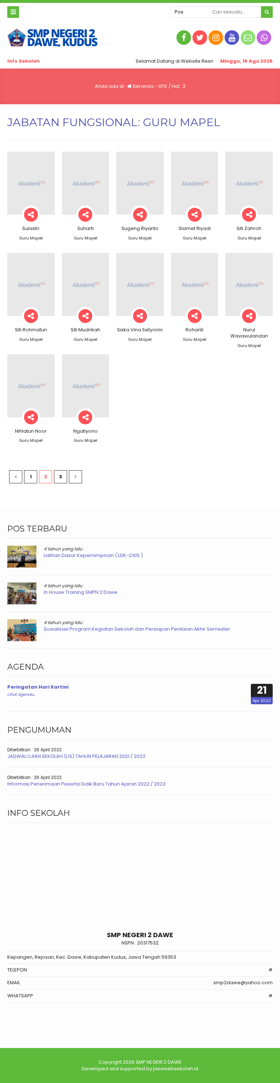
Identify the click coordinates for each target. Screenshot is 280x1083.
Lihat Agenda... (21, 694)
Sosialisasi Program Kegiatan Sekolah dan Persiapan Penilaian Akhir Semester (137, 629)
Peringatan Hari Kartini (38, 686)
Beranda (142, 86)
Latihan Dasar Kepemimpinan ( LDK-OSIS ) (93, 555)
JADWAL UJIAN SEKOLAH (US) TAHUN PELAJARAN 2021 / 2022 (76, 756)
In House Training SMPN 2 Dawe (80, 592)
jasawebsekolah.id (175, 1068)
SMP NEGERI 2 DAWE (159, 1062)
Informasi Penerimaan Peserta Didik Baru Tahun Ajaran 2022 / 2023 (86, 783)
